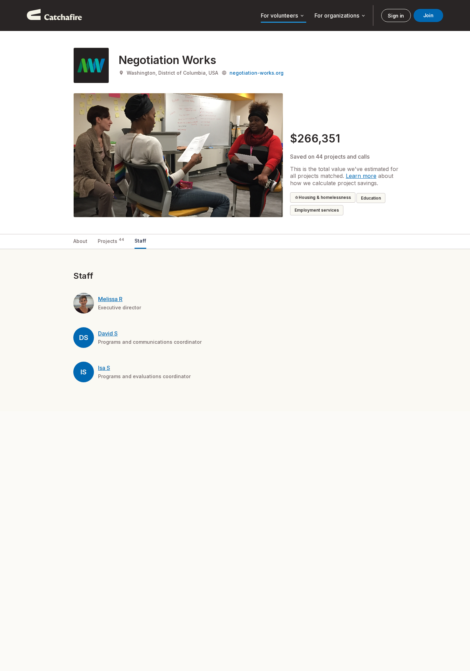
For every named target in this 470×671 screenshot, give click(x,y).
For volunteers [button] (283, 16)
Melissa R (110, 299)
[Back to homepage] (54, 15)
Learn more (361, 175)
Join (428, 15)
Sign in (396, 16)
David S (108, 333)
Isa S (104, 367)
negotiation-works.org (256, 73)
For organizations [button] (340, 16)
